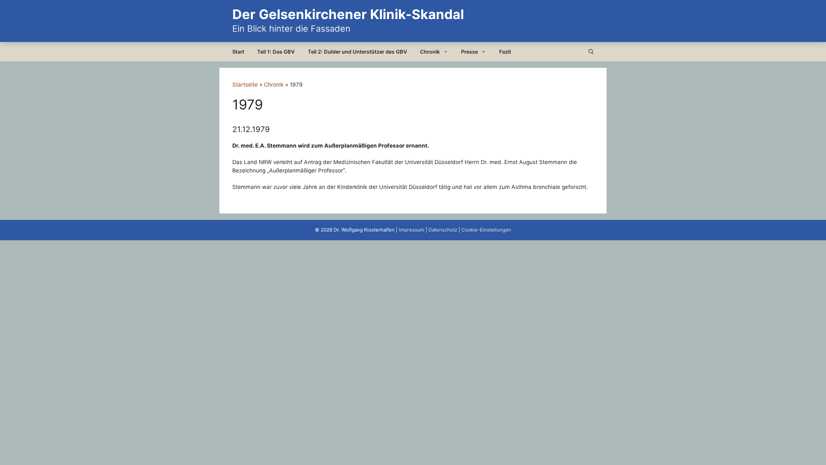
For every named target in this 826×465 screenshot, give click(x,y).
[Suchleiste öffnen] (591, 51)
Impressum (411, 230)
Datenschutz (442, 230)
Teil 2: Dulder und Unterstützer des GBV (357, 51)
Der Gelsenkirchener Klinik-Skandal (348, 14)
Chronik (430, 51)
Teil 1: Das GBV (276, 51)
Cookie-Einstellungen (486, 230)
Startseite (245, 84)
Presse (469, 51)
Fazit (505, 51)
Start (238, 51)
